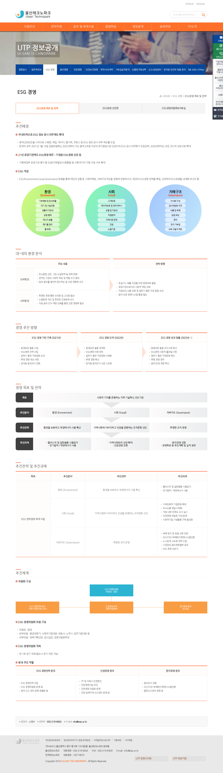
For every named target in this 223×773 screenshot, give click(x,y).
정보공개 (138, 26)
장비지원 (56, 26)
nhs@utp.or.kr (80, 721)
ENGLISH (201, 4)
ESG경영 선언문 (111, 108)
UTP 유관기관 (180, 758)
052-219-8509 (105, 750)
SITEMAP (189, 4)
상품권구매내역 (139, 69)
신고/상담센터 (154, 69)
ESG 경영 (50, 69)
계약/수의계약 (106, 69)
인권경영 (78, 69)
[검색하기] (204, 15)
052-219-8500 (80, 750)
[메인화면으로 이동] (33, 14)
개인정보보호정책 (52, 740)
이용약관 (117, 740)
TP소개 (192, 26)
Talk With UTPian (196, 69)
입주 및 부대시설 (83, 26)
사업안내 (29, 26)
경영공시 (23, 69)
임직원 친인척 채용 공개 (175, 69)
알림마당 (110, 26)
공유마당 (165, 26)
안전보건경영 (92, 69)
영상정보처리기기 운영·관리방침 (77, 740)
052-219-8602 (54, 721)
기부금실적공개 (123, 69)
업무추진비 (36, 69)
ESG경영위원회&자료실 (174, 108)
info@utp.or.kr (131, 750)
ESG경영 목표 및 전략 (47, 108)
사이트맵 (128, 740)
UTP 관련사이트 (144, 758)
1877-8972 (78, 755)
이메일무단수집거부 (102, 740)
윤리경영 (64, 69)
